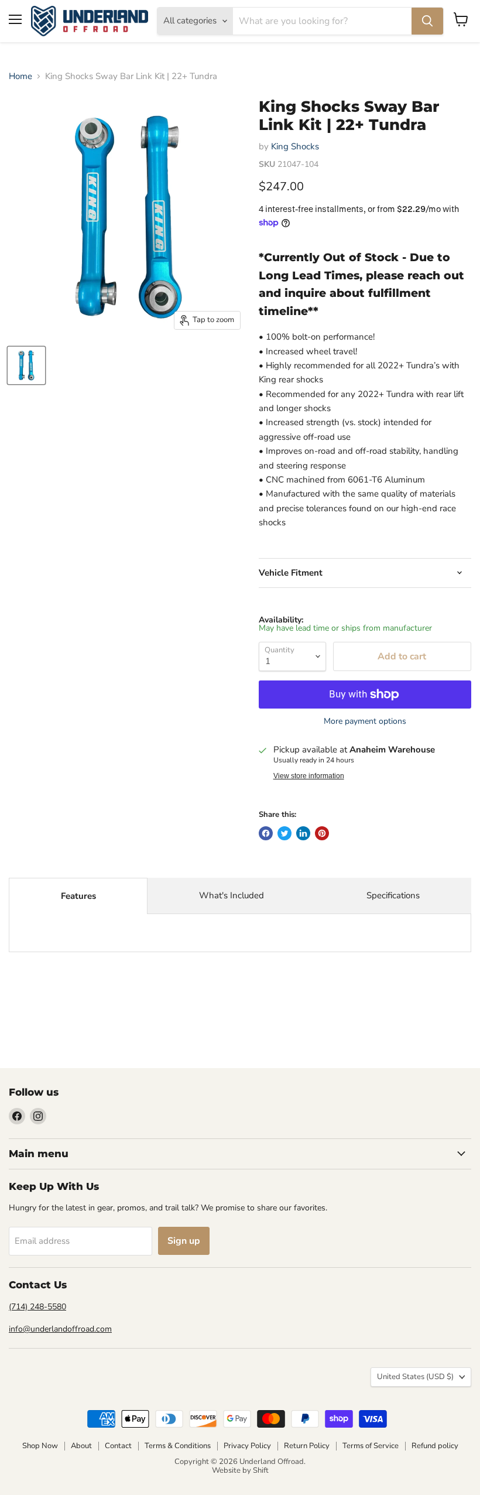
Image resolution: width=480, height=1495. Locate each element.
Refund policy (435, 1446)
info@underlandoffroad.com (60, 1329)
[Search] (427, 21)
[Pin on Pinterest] (322, 833)
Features (78, 896)
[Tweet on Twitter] (284, 833)
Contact (118, 1446)
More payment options (365, 721)
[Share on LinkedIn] (303, 833)
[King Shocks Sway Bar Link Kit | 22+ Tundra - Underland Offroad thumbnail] (26, 365)
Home (20, 76)
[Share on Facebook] (266, 833)
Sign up (183, 1240)
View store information (308, 776)
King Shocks (295, 146)
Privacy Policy (247, 1446)
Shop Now (40, 1446)
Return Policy (307, 1446)
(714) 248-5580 (37, 1306)
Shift (261, 1470)
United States (415, 1376)
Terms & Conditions (178, 1446)
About (81, 1446)
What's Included (231, 895)
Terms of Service (370, 1446)
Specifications (393, 895)
